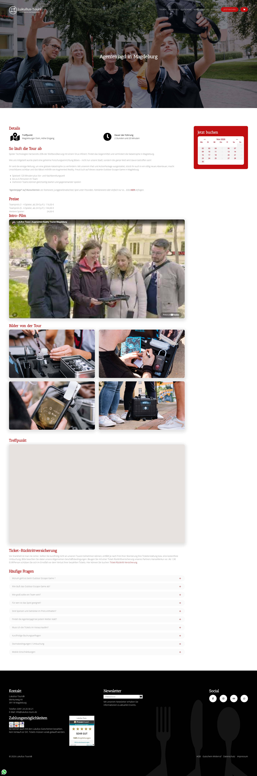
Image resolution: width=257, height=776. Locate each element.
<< (205, 139)
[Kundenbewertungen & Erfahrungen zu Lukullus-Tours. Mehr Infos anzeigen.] (81, 731)
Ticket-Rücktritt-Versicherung (123, 562)
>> (237, 139)
